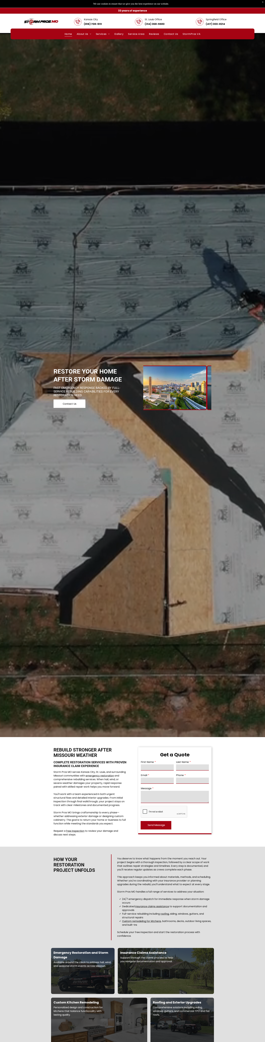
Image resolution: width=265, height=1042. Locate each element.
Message (146, 788)
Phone (180, 775)
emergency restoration (100, 775)
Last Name (182, 762)
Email (144, 775)
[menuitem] (68, 34)
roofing (164, 914)
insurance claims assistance (152, 906)
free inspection (75, 831)
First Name (147, 762)
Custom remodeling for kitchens (141, 921)
